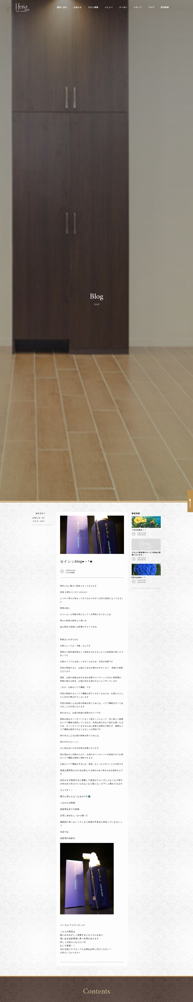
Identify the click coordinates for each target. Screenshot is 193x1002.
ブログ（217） (39, 521)
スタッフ (138, 7)
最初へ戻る (62, 7)
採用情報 (165, 7)
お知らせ (77, 7)
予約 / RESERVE (190, 503)
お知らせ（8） (39, 518)
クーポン (123, 7)
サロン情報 (93, 7)
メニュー (109, 7)
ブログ (151, 7)
